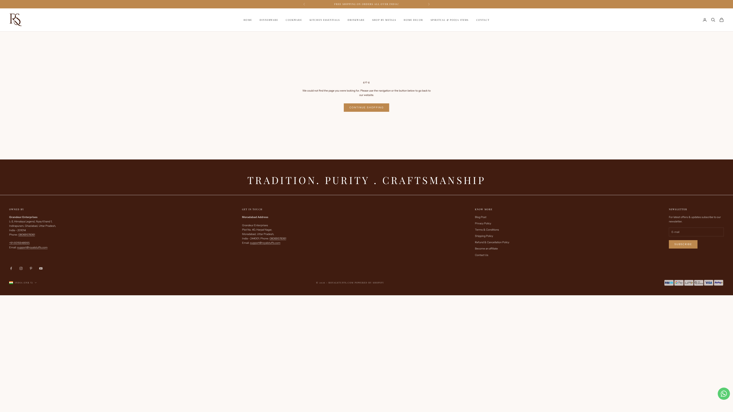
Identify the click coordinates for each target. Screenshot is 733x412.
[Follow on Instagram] (21, 268)
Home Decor (413, 19)
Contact (482, 19)
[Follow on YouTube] (41, 268)
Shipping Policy (484, 236)
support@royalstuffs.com (32, 247)
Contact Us (481, 255)
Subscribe (683, 244)
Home (248, 19)
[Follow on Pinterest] (31, 268)
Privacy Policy (483, 223)
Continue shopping (366, 107)
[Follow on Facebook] (11, 268)
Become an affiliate (486, 248)
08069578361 (26, 234)
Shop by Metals (384, 19)
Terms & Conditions (487, 229)
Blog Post (480, 217)
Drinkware (356, 19)
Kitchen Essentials (325, 19)
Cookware (294, 19)
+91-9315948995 (19, 243)
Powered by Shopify (369, 282)
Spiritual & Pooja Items (450, 19)
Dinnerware (269, 19)
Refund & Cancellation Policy (492, 242)
